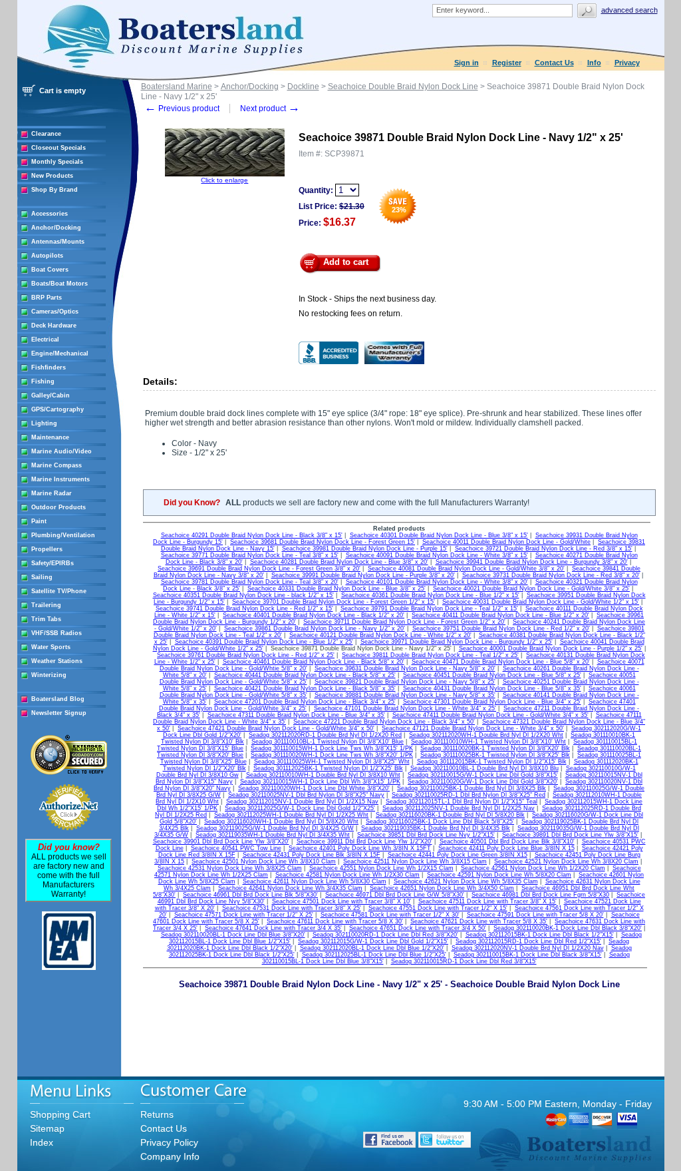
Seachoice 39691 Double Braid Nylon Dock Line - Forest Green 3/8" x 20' (259, 568)
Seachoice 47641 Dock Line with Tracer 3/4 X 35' (273, 928)
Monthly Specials (57, 161)
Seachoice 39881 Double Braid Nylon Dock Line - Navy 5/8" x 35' (405, 695)
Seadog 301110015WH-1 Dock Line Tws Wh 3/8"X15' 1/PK (332, 748)
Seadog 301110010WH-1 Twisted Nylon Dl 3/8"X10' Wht (488, 741)
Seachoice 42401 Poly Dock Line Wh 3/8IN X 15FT (360, 848)
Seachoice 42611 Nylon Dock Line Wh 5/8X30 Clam (314, 881)
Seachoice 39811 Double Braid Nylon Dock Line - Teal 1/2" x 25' (430, 655)
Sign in (466, 63)
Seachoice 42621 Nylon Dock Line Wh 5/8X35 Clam (466, 881)
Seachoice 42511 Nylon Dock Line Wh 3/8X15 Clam (415, 861)
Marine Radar (51, 493)
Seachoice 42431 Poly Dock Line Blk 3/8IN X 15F (311, 854)
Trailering (46, 605)
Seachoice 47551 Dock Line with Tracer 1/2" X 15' (437, 908)
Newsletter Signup (58, 713)
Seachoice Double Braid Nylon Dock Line (403, 86)
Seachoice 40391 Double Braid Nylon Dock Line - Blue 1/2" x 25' (264, 641)
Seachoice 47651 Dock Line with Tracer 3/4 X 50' (417, 928)
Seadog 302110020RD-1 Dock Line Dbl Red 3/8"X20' (385, 934)
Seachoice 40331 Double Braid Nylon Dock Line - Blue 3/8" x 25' (336, 588)
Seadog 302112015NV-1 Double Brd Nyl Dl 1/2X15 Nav (302, 801)
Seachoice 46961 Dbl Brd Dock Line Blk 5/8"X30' (250, 894)
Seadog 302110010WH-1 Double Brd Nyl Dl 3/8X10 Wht (323, 775)
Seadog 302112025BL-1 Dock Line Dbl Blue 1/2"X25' (374, 954)
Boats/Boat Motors (59, 283)
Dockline (303, 86)
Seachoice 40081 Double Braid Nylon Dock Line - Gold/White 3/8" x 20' (466, 568)
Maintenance (50, 437)
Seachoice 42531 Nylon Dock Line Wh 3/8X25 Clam (230, 868)
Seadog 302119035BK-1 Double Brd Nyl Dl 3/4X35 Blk (435, 828)
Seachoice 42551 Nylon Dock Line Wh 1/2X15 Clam (381, 868)
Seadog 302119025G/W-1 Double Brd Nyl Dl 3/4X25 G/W (275, 828)
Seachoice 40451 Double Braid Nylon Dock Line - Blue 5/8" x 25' (492, 675)
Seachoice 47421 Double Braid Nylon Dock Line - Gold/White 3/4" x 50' (276, 728)
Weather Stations (56, 661)
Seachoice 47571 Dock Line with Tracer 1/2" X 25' (243, 914)
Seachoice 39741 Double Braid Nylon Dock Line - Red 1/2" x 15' (244, 608)
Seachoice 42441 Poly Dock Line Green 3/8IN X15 (457, 854)
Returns (157, 1114)
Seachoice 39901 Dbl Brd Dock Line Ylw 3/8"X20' (221, 841)
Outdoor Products (58, 507)
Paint (39, 521)
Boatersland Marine (176, 86)
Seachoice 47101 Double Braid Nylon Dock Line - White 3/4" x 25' (405, 708)
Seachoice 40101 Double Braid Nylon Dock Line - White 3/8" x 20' (437, 582)
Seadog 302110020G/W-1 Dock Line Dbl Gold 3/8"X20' (483, 781)
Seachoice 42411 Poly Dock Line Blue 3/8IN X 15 (506, 848)
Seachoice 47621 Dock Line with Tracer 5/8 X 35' (478, 921)
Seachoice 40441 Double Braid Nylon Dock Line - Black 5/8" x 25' (305, 675)
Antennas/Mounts (57, 241)
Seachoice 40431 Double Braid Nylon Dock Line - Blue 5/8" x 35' (492, 688)
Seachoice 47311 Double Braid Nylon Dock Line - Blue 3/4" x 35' (296, 715)
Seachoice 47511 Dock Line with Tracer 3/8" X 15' (487, 901)
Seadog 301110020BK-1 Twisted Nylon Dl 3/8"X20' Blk (495, 748)
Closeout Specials (58, 147)
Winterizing (49, 675)
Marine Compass (56, 465)
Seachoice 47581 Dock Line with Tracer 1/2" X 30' (390, 914)
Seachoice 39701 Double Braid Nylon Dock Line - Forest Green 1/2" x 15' (333, 601)
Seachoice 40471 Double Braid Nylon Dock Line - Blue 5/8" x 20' (501, 661)
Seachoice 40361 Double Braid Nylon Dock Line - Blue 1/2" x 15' (430, 595)
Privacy (627, 63)
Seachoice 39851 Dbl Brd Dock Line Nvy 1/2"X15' (426, 834)
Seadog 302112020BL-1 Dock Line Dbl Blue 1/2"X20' (372, 948)
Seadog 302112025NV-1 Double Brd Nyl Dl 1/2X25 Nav (458, 808)
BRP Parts (46, 297)
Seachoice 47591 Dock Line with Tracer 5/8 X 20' (535, 914)
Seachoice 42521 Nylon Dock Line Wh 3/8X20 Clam (566, 861)
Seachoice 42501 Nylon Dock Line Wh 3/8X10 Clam (264, 861)
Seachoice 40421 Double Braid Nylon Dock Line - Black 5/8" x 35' (305, 688)
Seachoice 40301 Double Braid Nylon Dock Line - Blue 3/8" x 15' (439, 535)
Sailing (42, 577)
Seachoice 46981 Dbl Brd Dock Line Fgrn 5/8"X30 (540, 894)
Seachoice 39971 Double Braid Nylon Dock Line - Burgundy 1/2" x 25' (456, 641)
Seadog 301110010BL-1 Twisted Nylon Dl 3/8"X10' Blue (327, 741)
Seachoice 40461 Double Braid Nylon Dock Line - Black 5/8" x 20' (313, 661)
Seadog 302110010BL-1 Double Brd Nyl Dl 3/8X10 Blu (484, 768)
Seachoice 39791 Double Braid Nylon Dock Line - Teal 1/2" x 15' (429, 608)
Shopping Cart (60, 1114)
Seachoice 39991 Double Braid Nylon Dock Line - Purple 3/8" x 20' (363, 575)
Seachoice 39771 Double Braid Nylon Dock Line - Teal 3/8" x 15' (250, 555)
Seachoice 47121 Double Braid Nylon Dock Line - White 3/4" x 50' (473, 728)
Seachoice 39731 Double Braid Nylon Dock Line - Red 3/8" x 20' (551, 575)
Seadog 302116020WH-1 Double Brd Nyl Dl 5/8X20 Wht (281, 821)
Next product (270, 108)
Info (594, 63)
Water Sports (50, 647)
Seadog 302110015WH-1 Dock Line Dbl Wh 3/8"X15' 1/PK (320, 781)
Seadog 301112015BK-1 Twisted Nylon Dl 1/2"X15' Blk (492, 761)
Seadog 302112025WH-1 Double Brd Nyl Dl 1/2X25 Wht (291, 815)
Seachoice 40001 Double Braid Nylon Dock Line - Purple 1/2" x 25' (550, 648)
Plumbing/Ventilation (63, 535)
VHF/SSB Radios (56, 633)
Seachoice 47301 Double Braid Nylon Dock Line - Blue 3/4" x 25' (492, 701)
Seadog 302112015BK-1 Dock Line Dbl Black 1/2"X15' (540, 934)
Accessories (49, 213)
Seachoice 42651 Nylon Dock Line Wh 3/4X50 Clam (442, 888)
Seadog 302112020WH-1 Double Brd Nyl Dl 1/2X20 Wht (486, 735)
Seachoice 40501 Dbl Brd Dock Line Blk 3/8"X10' (507, 841)
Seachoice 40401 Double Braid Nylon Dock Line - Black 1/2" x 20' (313, 615)
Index (41, 1142)
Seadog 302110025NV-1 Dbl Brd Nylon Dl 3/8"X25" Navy (306, 795)
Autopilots (47, 255)
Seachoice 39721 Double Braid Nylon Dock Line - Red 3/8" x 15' (543, 548)
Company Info (170, 1156)
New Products (52, 175)
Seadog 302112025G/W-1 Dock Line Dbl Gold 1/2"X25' (300, 808)
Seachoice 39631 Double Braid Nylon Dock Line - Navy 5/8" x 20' (405, 668)
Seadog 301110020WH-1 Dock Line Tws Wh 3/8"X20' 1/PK (332, 755)
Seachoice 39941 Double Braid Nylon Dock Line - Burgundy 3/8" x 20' (532, 562)
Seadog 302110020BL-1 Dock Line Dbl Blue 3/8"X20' (233, 934)
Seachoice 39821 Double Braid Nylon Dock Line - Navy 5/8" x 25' (405, 681)
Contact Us (554, 63)
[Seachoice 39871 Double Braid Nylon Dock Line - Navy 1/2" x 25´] (225, 174)
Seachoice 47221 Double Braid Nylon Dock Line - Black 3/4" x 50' (384, 721)
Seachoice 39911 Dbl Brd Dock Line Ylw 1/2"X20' (364, 841)
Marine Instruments (60, 479)
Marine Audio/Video (61, 451)
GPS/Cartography (57, 409)
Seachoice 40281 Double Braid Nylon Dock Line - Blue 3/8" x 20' (339, 562)
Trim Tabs (46, 619)
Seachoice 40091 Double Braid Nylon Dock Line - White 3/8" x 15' (437, 555)
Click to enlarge (224, 180)
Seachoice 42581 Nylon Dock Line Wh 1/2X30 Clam (347, 874)
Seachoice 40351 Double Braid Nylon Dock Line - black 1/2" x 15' (243, 595)
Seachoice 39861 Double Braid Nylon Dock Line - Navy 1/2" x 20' (314, 628)
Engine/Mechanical (59, 353)
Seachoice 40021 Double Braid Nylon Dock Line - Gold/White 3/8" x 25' (531, 588)
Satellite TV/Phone (58, 591)
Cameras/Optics (54, 311)
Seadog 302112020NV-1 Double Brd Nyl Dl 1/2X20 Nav (528, 948)
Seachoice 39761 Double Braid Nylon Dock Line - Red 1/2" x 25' (246, 655)
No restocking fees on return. (350, 313)
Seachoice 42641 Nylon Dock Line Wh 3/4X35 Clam (290, 888)
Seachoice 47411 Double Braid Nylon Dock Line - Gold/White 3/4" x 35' (490, 715)
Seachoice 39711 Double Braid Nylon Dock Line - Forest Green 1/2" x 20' (404, 621)
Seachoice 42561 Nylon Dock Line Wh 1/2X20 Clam (533, 868)
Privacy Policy (169, 1142)
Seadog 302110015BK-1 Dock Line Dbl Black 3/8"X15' (528, 954)
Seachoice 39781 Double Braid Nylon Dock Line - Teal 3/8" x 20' (250, 582)
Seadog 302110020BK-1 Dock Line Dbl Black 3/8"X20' (567, 928)
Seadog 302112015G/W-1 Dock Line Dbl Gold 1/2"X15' (373, 941)
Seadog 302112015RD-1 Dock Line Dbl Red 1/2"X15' (528, 941)
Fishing (43, 381)
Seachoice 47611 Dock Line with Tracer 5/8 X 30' (335, 921)
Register (506, 63)
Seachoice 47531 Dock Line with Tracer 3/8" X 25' (291, 908)
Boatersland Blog (57, 699)
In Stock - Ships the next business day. (367, 299)
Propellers (47, 549)
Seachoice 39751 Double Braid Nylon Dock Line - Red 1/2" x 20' (501, 628)
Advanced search (629, 10)
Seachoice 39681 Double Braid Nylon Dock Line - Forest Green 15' (322, 542)
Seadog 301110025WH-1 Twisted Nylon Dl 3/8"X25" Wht (332, 761)
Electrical (45, 339)
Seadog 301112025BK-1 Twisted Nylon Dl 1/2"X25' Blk (328, 768)
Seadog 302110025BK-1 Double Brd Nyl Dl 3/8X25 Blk (471, 788)
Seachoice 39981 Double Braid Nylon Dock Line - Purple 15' (365, 548)
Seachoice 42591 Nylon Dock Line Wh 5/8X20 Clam (499, 874)
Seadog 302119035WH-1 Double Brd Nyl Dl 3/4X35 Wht (273, 834)
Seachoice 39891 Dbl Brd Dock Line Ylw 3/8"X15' (570, 834)
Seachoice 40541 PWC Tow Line (236, 848)
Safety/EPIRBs (52, 563)
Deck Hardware (53, 325)
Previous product (181, 108)
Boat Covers (49, 269)
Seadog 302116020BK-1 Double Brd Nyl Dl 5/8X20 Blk (450, 815)
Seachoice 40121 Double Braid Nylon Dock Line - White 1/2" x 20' (380, 635)
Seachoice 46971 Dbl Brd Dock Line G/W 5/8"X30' (394, 894)
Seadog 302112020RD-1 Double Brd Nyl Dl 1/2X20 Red (325, 735)
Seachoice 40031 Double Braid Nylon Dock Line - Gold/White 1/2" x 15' (540, 601)
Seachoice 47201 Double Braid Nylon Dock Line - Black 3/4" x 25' (305, 701)
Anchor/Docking (56, 227)
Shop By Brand (54, 189)
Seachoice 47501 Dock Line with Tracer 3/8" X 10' (341, 901)
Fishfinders (48, 367)
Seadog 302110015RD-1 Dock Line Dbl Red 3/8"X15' (464, 961)
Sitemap (47, 1128)
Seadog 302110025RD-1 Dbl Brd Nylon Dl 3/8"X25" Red (468, 795)
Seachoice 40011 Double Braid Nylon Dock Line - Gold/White (506, 542)
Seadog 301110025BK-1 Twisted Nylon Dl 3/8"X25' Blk (495, 755)
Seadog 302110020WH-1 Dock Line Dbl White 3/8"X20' (314, 788)
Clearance (46, 133)
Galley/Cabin (50, 395)
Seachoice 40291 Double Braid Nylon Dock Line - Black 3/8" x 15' (251, 535)
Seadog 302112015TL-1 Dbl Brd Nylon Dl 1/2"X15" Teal (461, 801)
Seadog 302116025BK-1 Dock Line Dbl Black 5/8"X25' (440, 821)
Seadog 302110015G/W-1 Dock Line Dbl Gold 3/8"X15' (483, 775)
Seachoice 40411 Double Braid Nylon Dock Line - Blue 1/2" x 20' (500, 615)
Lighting (44, 423)
